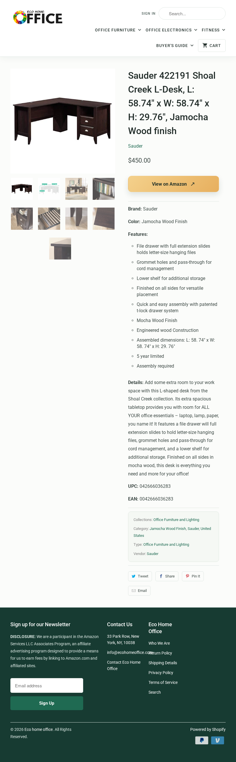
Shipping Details (163, 663)
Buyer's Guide (172, 45)
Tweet (143, 576)
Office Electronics (169, 30)
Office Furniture (116, 30)
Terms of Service (163, 682)
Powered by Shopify (208, 729)
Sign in (149, 14)
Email (142, 590)
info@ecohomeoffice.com (130, 652)
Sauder (135, 146)
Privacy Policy (161, 672)
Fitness (211, 30)
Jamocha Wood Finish (168, 528)
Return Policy (160, 653)
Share (170, 576)
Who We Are (159, 643)
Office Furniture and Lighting (176, 520)
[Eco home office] (38, 19)
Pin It (196, 576)
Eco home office (38, 729)
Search (155, 692)
